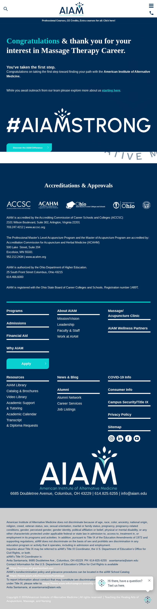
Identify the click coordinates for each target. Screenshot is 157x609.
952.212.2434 (15, 256)
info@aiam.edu (87, 20)
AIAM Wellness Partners (128, 328)
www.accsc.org (35, 227)
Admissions (16, 323)
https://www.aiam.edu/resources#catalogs (37, 575)
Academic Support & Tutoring (21, 405)
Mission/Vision (68, 319)
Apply (26, 364)
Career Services (69, 403)
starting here (111, 90)
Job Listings (66, 409)
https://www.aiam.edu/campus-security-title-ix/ (73, 583)
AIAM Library (16, 385)
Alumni (63, 390)
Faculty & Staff (68, 330)
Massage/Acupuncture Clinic (124, 313)
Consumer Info (120, 390)
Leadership (65, 325)
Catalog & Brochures (22, 391)
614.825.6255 (106, 493)
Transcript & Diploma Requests (22, 422)
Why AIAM (15, 348)
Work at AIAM (67, 336)
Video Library (17, 397)
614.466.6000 (15, 276)
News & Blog (67, 377)
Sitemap (114, 427)
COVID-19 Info (119, 377)
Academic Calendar (22, 414)
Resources (15, 377)
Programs (15, 311)
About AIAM (67, 311)
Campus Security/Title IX (128, 402)
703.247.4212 (15, 227)
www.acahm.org (36, 256)
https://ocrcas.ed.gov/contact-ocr (31, 568)
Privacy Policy (119, 414)
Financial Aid (17, 336)
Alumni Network (69, 397)
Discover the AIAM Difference (28, 148)
